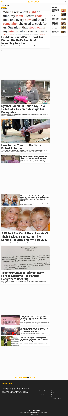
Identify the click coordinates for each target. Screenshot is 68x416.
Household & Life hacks (56, 398)
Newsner (2, 8)
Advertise (37, 392)
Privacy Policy (38, 388)
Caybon (45, 412)
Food (52, 396)
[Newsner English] (33, 2)
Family (52, 392)
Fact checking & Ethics (40, 390)
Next (33, 377)
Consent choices (34, 414)
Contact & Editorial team (41, 394)
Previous (17, 377)
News (52, 388)
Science (53, 394)
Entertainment (54, 390)
